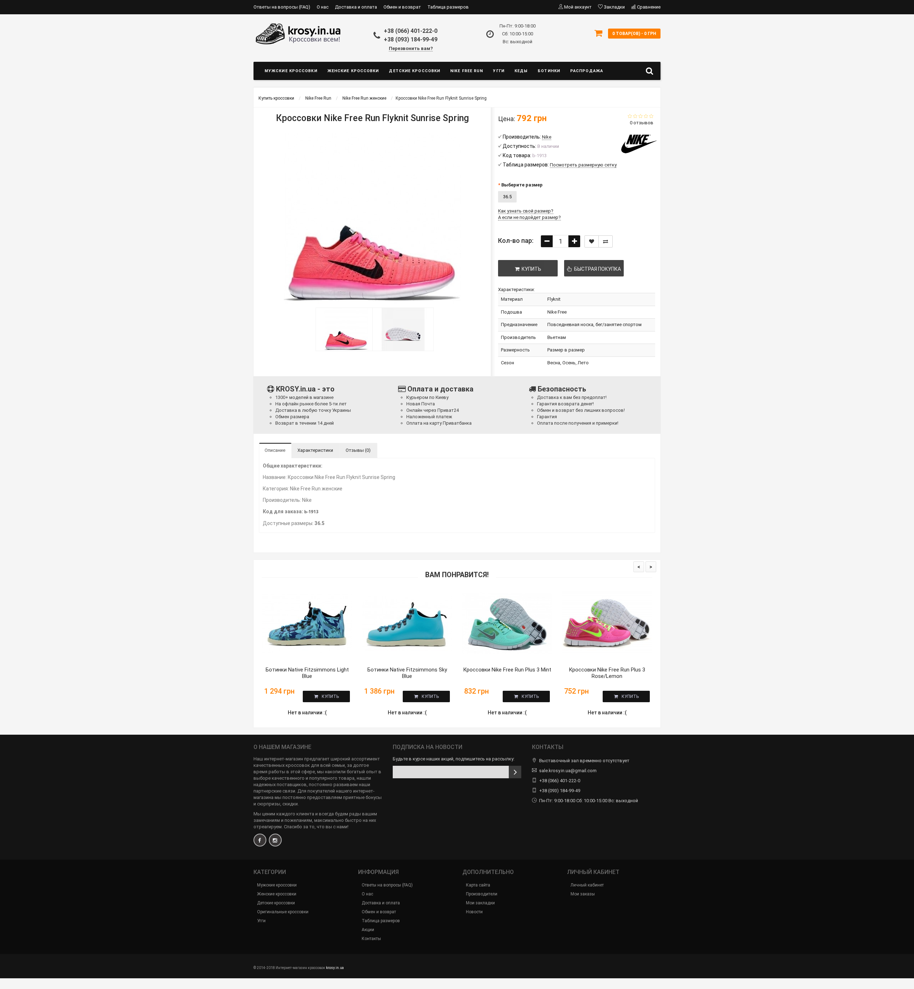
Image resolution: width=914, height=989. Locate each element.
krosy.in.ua (335, 968)
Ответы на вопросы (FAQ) (281, 7)
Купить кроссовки (276, 98)
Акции (368, 929)
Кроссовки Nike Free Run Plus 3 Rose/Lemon (607, 672)
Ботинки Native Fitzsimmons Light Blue (307, 672)
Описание (275, 450)
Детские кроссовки (414, 71)
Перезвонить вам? (411, 48)
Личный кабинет (587, 885)
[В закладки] (591, 241)
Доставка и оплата (356, 7)
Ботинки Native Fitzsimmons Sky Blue (407, 672)
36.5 (507, 196)
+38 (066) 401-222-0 (410, 31)
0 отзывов (641, 122)
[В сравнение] (605, 241)
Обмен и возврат (402, 7)
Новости (474, 911)
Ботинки (549, 71)
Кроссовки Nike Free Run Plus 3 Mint (507, 669)
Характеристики (315, 450)
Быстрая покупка (596, 269)
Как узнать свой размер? (525, 211)
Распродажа (586, 71)
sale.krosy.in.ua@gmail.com (568, 770)
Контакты (371, 938)
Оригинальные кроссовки (282, 911)
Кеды (521, 71)
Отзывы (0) (358, 450)
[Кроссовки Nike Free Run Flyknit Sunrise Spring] (344, 329)
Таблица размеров (448, 7)
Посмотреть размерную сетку (583, 165)
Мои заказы (583, 893)
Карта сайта (478, 885)
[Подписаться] (515, 772)
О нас (322, 7)
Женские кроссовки (353, 71)
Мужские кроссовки (291, 71)
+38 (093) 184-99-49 (410, 39)
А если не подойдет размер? (529, 217)
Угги (498, 71)
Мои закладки (480, 902)
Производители (481, 893)
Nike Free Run (466, 71)
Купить (330, 696)
